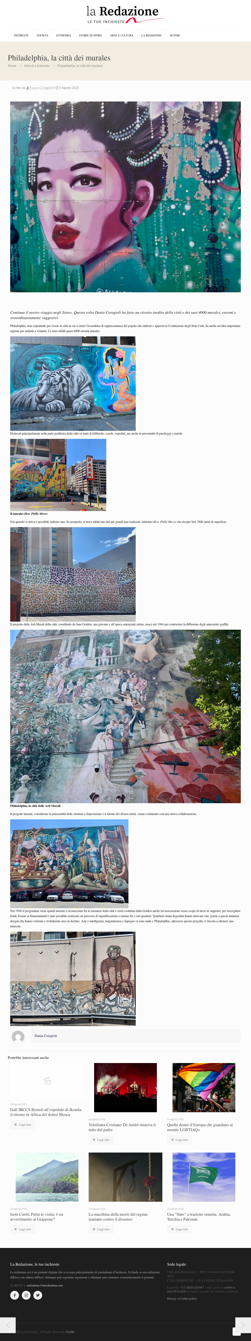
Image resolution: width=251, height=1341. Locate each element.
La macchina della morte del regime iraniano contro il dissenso (118, 1216)
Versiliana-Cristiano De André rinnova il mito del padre (122, 1127)
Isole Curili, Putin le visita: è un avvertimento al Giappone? (36, 1216)
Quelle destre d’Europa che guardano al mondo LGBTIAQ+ (200, 1127)
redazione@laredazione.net (45, 1285)
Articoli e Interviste (37, 65)
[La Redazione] (125, 14)
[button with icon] (14, 1295)
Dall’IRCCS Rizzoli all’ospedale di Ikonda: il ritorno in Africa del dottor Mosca (46, 1112)
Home (12, 65)
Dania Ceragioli (41, 88)
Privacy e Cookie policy (182, 1298)
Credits (70, 1332)
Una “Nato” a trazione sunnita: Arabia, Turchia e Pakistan (199, 1216)
